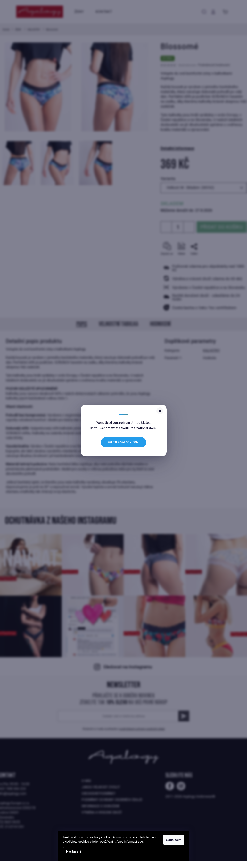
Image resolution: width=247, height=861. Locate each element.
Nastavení (73, 851)
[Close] (159, 410)
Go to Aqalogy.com (123, 442)
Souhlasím (173, 840)
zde (140, 841)
